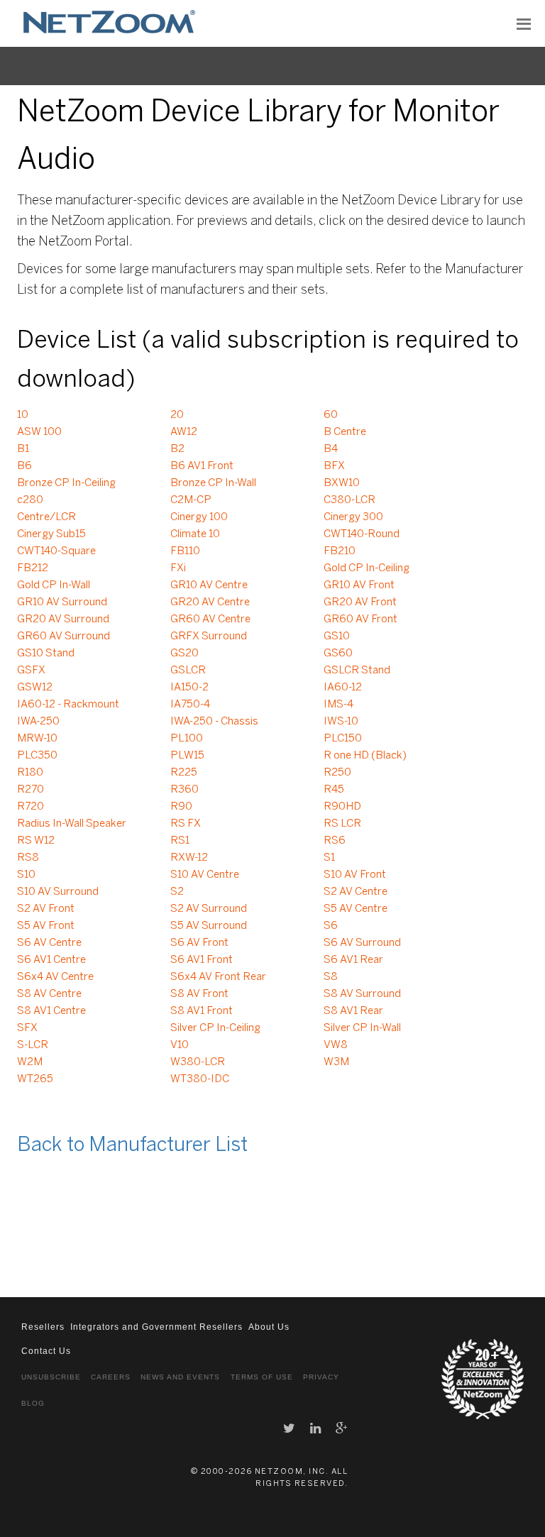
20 (177, 415)
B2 (177, 449)
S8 (331, 977)
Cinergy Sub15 (51, 534)
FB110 (185, 551)
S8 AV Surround (362, 994)
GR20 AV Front (360, 602)
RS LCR (342, 824)
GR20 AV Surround (63, 619)
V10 (179, 1045)
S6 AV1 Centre (51, 960)
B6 (24, 466)
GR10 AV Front (359, 585)
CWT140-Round (362, 534)
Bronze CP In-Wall (213, 483)
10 (22, 415)
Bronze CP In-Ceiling (66, 483)
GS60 (338, 654)
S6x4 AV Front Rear (218, 977)
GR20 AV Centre (210, 602)
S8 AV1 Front (201, 1011)
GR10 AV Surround (62, 602)
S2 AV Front (46, 909)
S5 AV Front (46, 926)
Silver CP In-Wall (362, 1028)
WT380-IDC (199, 1079)
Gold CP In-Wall (53, 585)
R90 (181, 807)
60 (331, 415)
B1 (23, 449)
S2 (177, 892)
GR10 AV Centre (209, 585)
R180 (30, 773)
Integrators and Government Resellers (156, 1327)
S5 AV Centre (355, 909)
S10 (26, 875)
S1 (329, 858)
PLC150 (343, 739)
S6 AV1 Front (201, 960)
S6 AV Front (199, 943)
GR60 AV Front (360, 619)
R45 (334, 790)
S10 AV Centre (204, 875)
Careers (111, 1377)
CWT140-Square (56, 551)
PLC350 (37, 756)
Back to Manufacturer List (132, 1145)
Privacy (321, 1377)
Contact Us (46, 1351)
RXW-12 (189, 858)
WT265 (35, 1079)
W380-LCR (197, 1062)
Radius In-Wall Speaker (71, 824)
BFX (334, 466)
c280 (30, 500)
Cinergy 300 (353, 517)
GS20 (184, 654)
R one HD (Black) (365, 756)
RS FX (185, 824)
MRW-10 (37, 739)
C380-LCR (349, 500)
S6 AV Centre (49, 943)
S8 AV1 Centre (51, 1011)
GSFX (31, 671)
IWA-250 (38, 722)
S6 (331, 926)
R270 (30, 790)
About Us (269, 1327)
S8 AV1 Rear (353, 1011)
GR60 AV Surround (63, 636)
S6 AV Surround (362, 943)
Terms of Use (262, 1377)
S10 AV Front (355, 875)
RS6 (335, 841)
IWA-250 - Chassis (214, 722)
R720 (30, 807)
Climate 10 (195, 534)
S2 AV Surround (208, 909)
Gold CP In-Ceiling (366, 568)
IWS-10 (341, 722)
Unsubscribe (51, 1377)
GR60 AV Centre (210, 619)
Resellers (43, 1327)
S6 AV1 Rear (353, 960)
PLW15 (187, 756)
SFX (27, 1028)
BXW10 (342, 483)
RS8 (28, 858)
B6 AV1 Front (201, 466)
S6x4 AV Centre (55, 977)
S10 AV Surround (58, 892)
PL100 (186, 739)
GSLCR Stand (357, 671)
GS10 (337, 636)
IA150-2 (189, 688)
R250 (337, 773)
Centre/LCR (46, 517)
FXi (178, 568)
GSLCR (188, 671)
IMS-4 (338, 705)
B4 (331, 449)
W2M (30, 1062)
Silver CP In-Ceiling (215, 1028)
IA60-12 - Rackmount (68, 705)
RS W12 (36, 841)
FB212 (32, 568)
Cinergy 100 (199, 517)
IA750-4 (190, 705)
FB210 (340, 551)
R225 (183, 773)
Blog (33, 1403)
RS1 (179, 841)
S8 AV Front (199, 994)
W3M (336, 1062)
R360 (184, 790)
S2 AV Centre (355, 892)
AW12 (183, 432)
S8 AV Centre (49, 994)
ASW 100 (39, 432)
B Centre (345, 432)
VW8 (336, 1045)
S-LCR (32, 1045)
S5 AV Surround (208, 926)
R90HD (342, 807)
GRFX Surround (208, 636)
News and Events (180, 1377)
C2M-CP (190, 500)
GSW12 (35, 688)
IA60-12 (343, 688)
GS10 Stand (46, 654)
